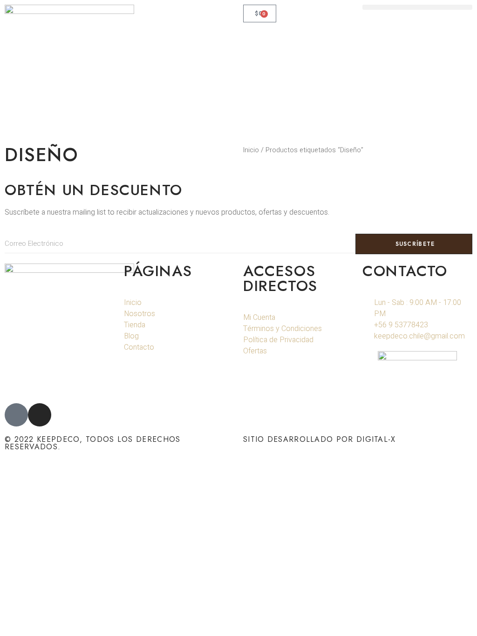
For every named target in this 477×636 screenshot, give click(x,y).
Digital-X (376, 439)
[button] (417, 7)
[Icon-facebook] (16, 414)
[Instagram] (39, 414)
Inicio (251, 150)
